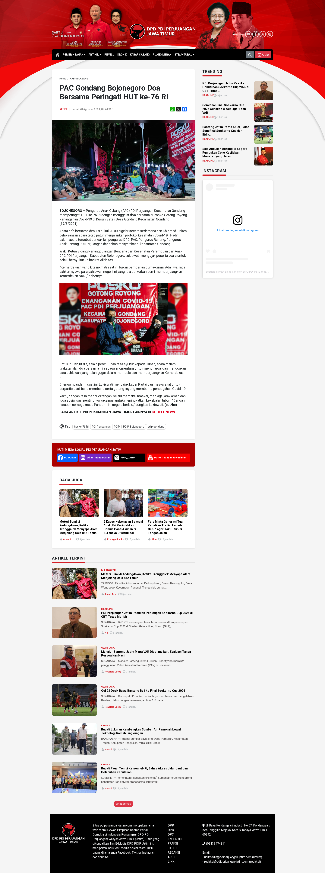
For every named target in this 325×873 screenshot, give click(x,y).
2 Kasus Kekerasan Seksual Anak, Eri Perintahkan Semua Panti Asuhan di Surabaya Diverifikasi (123, 527)
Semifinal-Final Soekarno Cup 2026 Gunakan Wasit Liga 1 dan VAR (224, 108)
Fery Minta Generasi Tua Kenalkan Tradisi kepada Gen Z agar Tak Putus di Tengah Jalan (165, 527)
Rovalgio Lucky (115, 539)
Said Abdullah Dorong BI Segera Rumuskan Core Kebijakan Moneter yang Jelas (224, 152)
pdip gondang (156, 426)
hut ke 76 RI (81, 426)
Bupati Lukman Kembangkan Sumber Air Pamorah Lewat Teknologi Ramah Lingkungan (141, 731)
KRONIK (105, 725)
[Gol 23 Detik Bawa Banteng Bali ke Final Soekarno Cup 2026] (74, 700)
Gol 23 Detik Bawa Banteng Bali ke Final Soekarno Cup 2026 (143, 690)
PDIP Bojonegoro (133, 426)
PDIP (117, 426)
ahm (153, 539)
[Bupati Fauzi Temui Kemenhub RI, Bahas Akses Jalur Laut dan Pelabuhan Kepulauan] (74, 777)
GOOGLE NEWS (163, 412)
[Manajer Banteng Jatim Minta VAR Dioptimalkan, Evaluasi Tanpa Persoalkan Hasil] (74, 661)
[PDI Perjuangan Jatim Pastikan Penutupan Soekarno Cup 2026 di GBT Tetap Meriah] (74, 622)
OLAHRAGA (108, 647)
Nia (106, 633)
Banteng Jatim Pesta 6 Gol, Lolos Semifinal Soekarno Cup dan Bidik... (225, 130)
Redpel (64, 109)
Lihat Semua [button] (123, 803)
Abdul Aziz (69, 539)
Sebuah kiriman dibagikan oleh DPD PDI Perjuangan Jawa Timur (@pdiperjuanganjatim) (258, 271)
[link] (123, 160)
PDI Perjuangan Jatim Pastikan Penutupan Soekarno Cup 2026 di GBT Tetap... (225, 87)
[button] (263, 54)
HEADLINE (107, 609)
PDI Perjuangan (101, 426)
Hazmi (108, 749)
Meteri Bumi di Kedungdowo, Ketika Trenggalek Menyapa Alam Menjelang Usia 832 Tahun (78, 527)
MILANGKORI (108, 570)
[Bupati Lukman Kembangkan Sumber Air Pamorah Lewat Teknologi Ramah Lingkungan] (74, 738)
